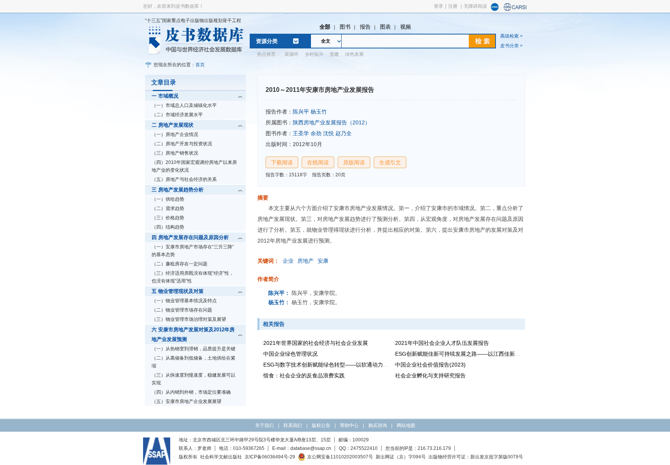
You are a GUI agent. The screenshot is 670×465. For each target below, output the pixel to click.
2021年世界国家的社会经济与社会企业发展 (315, 343)
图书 (345, 27)
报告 (365, 27)
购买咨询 (377, 425)
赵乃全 (343, 133)
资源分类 (267, 41)
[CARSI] (515, 9)
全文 (325, 41)
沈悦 (328, 133)
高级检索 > (511, 36)
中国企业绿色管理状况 (290, 354)
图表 (385, 27)
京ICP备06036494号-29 (270, 457)
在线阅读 (318, 162)
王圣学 (301, 133)
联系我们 (292, 425)
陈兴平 (301, 111)
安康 (323, 261)
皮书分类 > (511, 45)
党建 (334, 54)
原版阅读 (354, 162)
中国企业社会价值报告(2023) (430, 365)
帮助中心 (349, 425)
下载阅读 (282, 162)
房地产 (305, 261)
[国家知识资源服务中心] (495, 9)
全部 (324, 27)
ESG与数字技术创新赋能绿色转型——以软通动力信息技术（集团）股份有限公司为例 (366, 365)
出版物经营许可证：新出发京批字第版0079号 (475, 457)
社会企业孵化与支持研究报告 (430, 375)
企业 (288, 261)
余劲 (316, 133)
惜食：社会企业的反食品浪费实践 (304, 375)
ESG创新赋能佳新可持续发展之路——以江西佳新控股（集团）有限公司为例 (487, 354)
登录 (438, 6)
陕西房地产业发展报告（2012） (331, 122)
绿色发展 (354, 54)
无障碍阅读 (475, 6)
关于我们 (264, 425)
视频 (405, 27)
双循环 (292, 54)
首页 (200, 64)
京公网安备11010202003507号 (340, 457)
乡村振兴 (314, 54)
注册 (453, 6)
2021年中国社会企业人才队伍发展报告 (442, 343)
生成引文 (390, 162)
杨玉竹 (319, 111)
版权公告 (321, 425)
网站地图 (406, 425)
